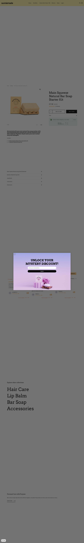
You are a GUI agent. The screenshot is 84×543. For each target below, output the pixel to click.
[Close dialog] (15, 254)
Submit (42, 271)
